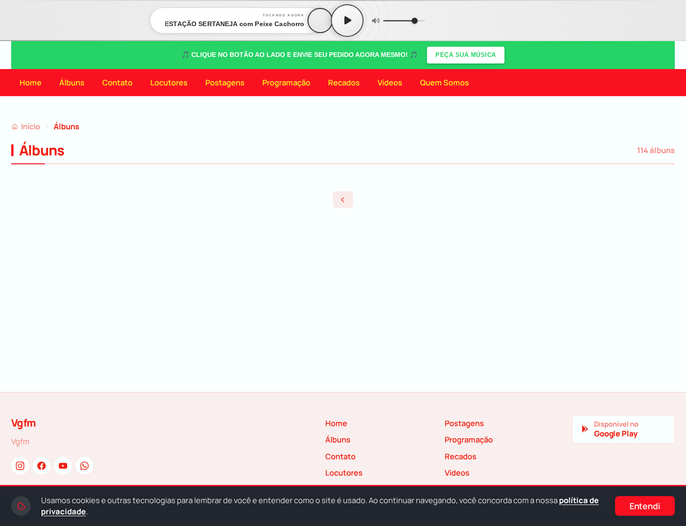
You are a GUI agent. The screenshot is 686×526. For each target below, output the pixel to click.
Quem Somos (444, 82)
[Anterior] (343, 199)
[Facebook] (41, 466)
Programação (286, 82)
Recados (344, 82)
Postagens (225, 82)
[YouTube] (63, 466)
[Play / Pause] (347, 20)
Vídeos (390, 82)
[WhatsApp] (84, 466)
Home (31, 82)
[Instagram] (20, 466)
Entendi (645, 506)
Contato (117, 82)
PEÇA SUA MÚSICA (465, 54)
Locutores (169, 82)
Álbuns (71, 82)
